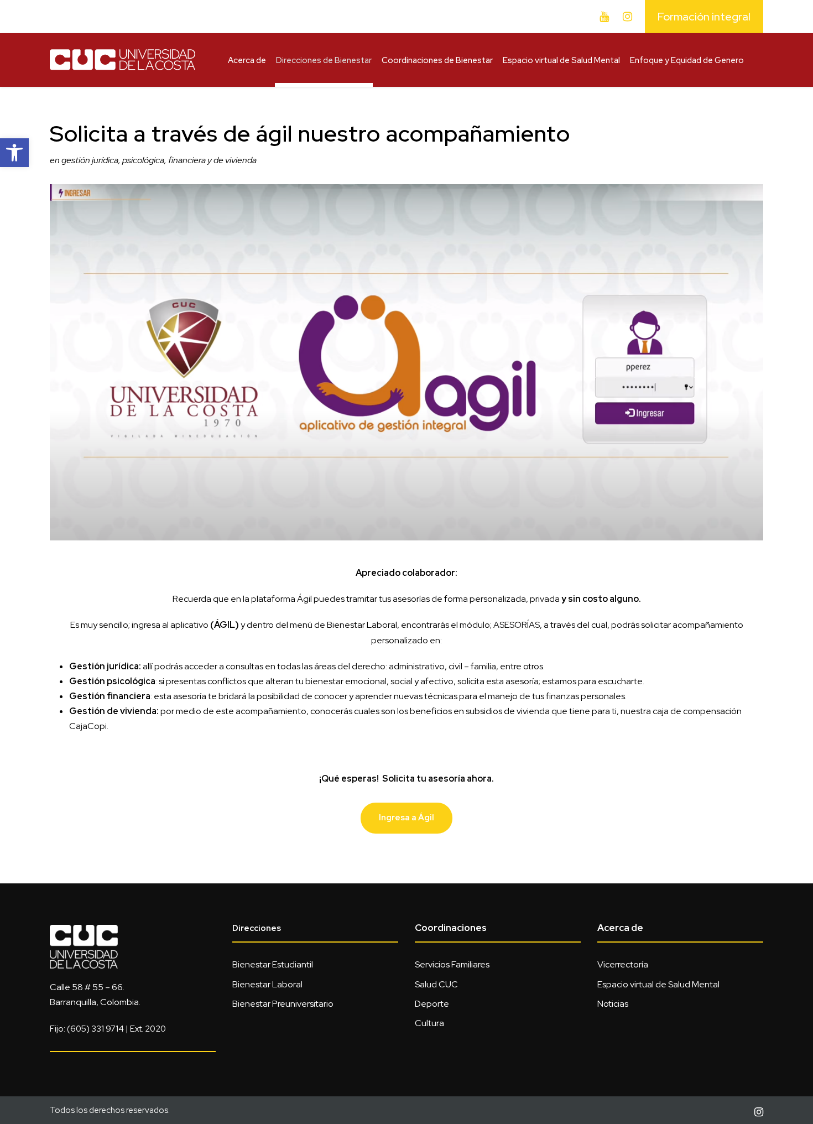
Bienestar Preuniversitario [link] (282, 1003)
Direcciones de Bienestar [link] (324, 60)
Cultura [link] (429, 1023)
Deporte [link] (432, 1003)
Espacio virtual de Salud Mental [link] (561, 60)
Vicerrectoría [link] (622, 964)
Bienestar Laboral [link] (267, 984)
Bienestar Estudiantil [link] (272, 964)
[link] (14, 152)
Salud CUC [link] (436, 984)
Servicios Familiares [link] (452, 964)
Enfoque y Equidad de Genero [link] (687, 60)
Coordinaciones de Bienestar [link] (437, 60)
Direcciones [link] (256, 928)
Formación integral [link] (704, 16)
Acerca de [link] (247, 60)
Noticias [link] (612, 1003)
